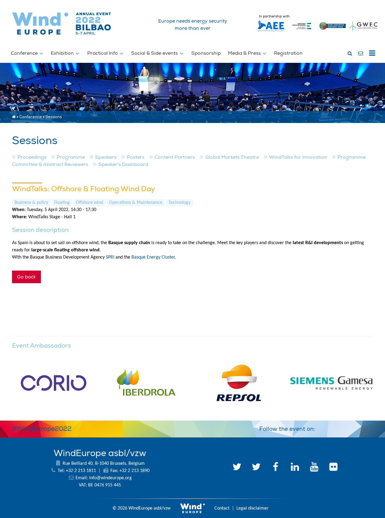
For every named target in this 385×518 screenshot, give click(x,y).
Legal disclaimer (252, 508)
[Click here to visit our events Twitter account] (256, 468)
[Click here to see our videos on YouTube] (314, 468)
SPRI (110, 257)
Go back (26, 277)
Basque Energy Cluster (153, 257)
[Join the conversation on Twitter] (337, 428)
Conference (25, 53)
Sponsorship (206, 53)
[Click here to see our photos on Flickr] (333, 468)
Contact (221, 508)
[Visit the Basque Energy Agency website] (302, 31)
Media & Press (245, 53)
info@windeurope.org (110, 478)
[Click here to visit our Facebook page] (275, 468)
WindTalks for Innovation (298, 157)
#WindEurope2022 (42, 429)
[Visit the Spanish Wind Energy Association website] (271, 31)
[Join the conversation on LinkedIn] (322, 428)
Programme (71, 157)
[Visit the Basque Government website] (333, 31)
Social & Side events (155, 53)
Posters (135, 157)
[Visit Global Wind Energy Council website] (363, 31)
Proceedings (31, 157)
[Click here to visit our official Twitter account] (237, 468)
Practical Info (103, 53)
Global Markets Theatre (232, 157)
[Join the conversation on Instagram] (366, 428)
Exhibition (63, 53)
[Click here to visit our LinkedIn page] (295, 468)
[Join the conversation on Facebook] (351, 428)
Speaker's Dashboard (123, 164)
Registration (288, 53)
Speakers (105, 157)
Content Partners (175, 157)
